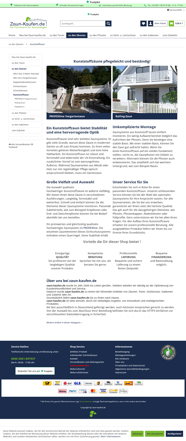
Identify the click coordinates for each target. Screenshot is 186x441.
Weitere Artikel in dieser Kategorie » (64, 322)
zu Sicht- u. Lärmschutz (23, 118)
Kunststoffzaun (21, 94)
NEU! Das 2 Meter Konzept (26, 73)
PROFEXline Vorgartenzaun (26, 99)
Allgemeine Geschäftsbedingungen (132, 369)
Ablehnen (137, 433)
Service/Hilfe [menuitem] (176, 10)
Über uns (119, 362)
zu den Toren (18, 63)
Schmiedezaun (20, 90)
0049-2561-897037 (23, 359)
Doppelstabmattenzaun (24, 82)
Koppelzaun (20, 106)
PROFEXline (90, 228)
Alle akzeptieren (155, 433)
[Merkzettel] (143, 23)
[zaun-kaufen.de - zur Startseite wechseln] (28, 23)
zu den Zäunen (19, 68)
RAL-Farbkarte (122, 358)
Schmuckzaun (20, 86)
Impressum (120, 372)
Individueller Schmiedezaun (83, 355)
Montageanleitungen (125, 355)
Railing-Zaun (20, 102)
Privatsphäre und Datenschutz (130, 365)
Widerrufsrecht (77, 369)
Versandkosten (86, 401)
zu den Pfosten (19, 113)
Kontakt (74, 358)
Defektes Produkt (78, 351)
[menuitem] (85, 23)
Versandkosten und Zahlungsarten (87, 362)
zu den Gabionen (20, 124)
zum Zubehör (18, 130)
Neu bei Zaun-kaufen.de (24, 57)
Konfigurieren (174, 433)
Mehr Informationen (110, 436)
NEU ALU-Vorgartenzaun (25, 77)
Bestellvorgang (122, 351)
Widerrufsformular (79, 372)
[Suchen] (108, 23)
